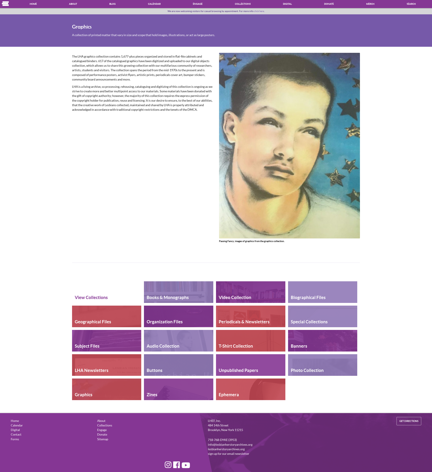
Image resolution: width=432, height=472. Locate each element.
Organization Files (165, 321)
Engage (197, 4)
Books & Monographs (168, 297)
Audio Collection (163, 346)
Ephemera (229, 394)
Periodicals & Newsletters (244, 321)
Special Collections (309, 321)
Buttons (154, 370)
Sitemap (102, 439)
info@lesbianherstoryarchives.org (230, 444)
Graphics (83, 394)
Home (5, 3)
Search (411, 4)
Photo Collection (307, 370)
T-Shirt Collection (236, 346)
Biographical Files (308, 297)
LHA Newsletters (91, 370)
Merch (370, 4)
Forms (15, 439)
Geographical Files (93, 321)
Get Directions (408, 421)
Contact (16, 434)
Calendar (154, 4)
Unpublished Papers (238, 370)
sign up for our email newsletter (228, 453)
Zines (152, 394)
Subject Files (87, 346)
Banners (299, 346)
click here (259, 11)
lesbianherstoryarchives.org (226, 449)
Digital (287, 4)
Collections (243, 4)
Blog (112, 4)
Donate (329, 4)
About (73, 4)
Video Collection (235, 297)
